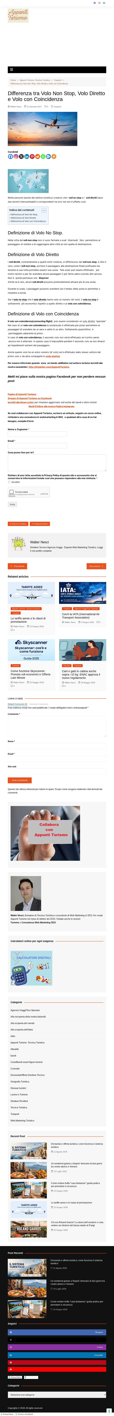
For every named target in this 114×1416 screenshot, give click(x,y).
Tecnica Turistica (19, 524)
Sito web (12, 766)
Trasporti (57, 106)
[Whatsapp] (43, 156)
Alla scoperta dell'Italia (22, 1029)
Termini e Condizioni (25, 1414)
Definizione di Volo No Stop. (24, 214)
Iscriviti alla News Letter (21, 402)
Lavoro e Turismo (19, 1094)
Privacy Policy (8, 1414)
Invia (12, 504)
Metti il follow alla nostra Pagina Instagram (51, 406)
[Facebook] (10, 156)
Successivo (94, 566)
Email (11, 440)
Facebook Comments (38, 704)
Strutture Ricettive (19, 1101)
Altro (13, 1036)
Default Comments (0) (17, 704)
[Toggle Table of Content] (42, 210)
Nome (11, 741)
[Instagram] (15, 156)
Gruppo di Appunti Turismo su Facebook (30, 398)
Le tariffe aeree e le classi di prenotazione (71, 1202)
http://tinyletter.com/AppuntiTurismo (49, 367)
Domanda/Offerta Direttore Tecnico (28, 1075)
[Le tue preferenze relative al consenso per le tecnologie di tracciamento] (109, 1411)
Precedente (19, 566)
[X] (21, 156)
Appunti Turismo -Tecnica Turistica (26, 609)
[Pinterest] (32, 156)
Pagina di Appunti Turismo (22, 394)
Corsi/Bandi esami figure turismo (27, 1062)
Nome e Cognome (18, 429)
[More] (53, 156)
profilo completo (44, 551)
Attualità (66, 666)
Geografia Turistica (20, 1081)
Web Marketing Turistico (22, 1120)
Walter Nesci (15, 106)
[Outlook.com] (48, 156)
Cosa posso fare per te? (21, 452)
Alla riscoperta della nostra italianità (28, 1017)
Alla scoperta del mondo (22, 1023)
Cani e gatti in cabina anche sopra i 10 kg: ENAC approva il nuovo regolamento (81, 674)
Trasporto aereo (41, 524)
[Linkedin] (26, 156)
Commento (14, 714)
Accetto (16, 482)
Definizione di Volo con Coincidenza (28, 221)
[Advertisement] (57, 45)
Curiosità (15, 1068)
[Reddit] (37, 156)
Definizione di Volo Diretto (23, 218)
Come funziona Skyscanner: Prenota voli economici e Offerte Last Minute (30, 674)
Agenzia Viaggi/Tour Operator (86, 609)
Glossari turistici (18, 1088)
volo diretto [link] (40, 299)
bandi (13, 1056)
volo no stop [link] (20, 299)
